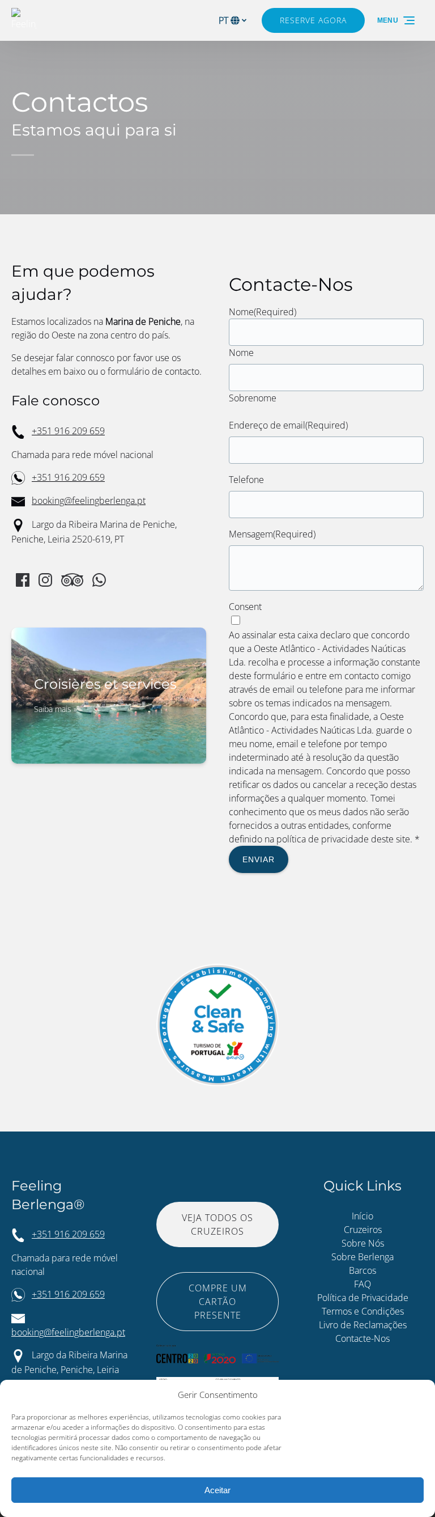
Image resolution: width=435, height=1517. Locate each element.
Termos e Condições (363, 1311)
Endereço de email (288, 425)
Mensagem (272, 534)
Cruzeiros (363, 1229)
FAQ (362, 1284)
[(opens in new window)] (217, 1351)
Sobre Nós (363, 1243)
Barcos (362, 1270)
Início (362, 1216)
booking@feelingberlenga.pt (89, 500)
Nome (241, 352)
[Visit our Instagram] (45, 580)
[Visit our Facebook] (22, 580)
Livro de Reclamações (363, 1325)
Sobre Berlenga (362, 1257)
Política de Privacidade (362, 1297)
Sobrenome (252, 398)
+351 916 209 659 (68, 431)
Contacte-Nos (362, 1338)
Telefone (246, 479)
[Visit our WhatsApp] (99, 580)
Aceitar (217, 1490)
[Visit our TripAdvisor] (72, 580)
